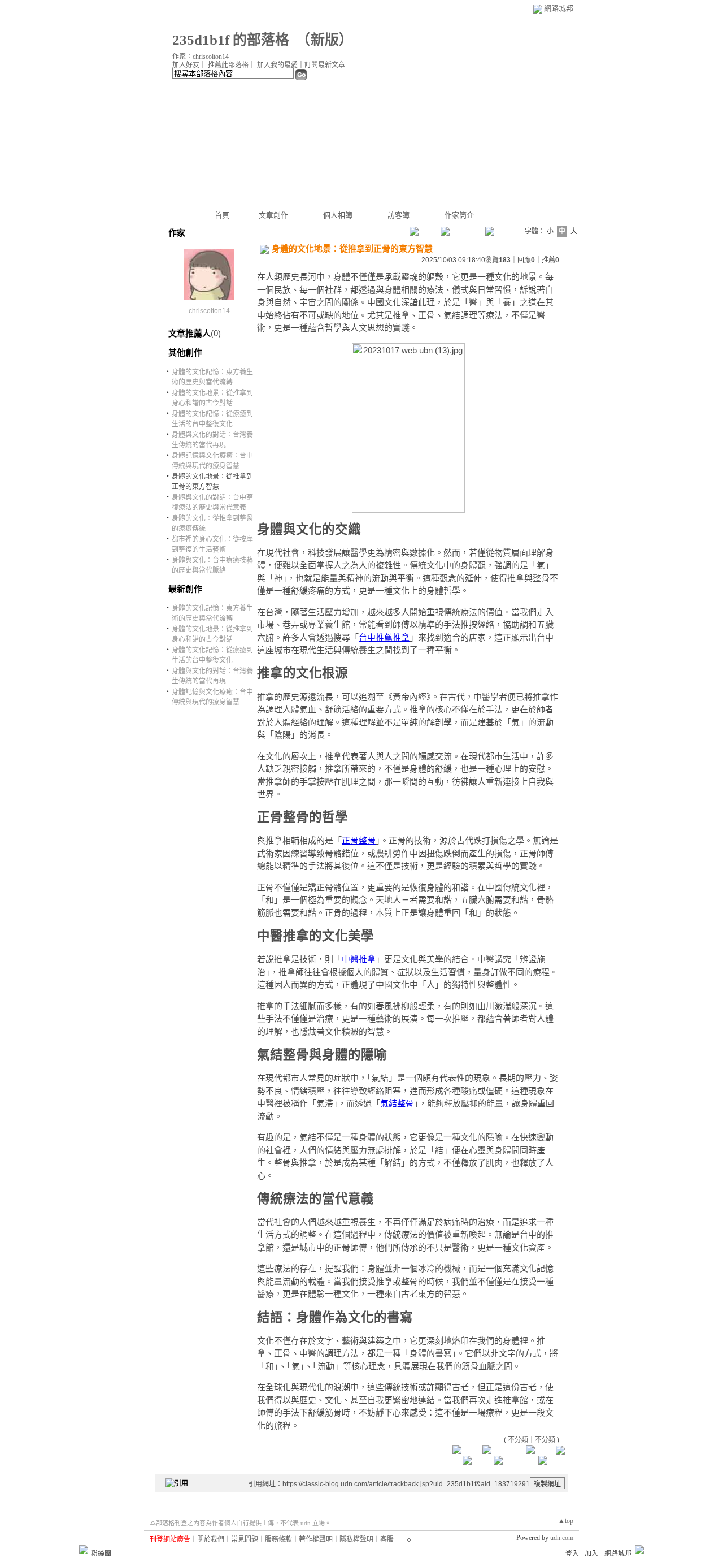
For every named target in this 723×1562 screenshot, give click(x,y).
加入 (591, 1553)
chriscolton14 (209, 311)
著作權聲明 (316, 1539)
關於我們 (210, 1539)
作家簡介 (459, 215)
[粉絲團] (83, 1549)
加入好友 (185, 65)
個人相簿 (337, 215)
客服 (387, 1539)
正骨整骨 (359, 840)
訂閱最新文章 (324, 65)
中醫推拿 (359, 959)
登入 (572, 1553)
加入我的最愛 (277, 65)
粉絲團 (101, 1553)
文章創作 (273, 215)
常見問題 (244, 1539)
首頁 (222, 215)
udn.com (561, 1538)
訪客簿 (398, 215)
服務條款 (278, 1539)
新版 (325, 39)
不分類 (518, 1440)
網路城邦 (558, 8)
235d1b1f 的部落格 (230, 39)
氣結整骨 (397, 1103)
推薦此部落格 (228, 65)
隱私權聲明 (356, 1539)
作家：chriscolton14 (200, 56)
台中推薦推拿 (384, 637)
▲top (565, 1521)
